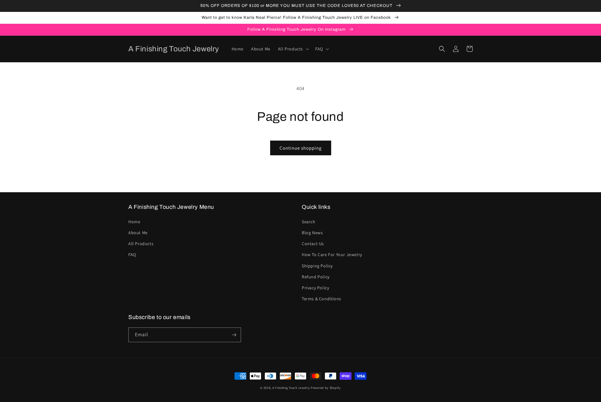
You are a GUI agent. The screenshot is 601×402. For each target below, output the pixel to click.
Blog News (312, 232)
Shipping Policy (317, 266)
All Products (140, 243)
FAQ (132, 254)
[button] (292, 48)
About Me (138, 232)
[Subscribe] (234, 334)
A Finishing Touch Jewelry (291, 388)
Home (134, 221)
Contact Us (313, 243)
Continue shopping (301, 148)
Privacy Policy (315, 288)
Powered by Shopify (326, 388)
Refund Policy (316, 277)
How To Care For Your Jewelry (332, 254)
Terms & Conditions (321, 299)
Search (309, 221)
